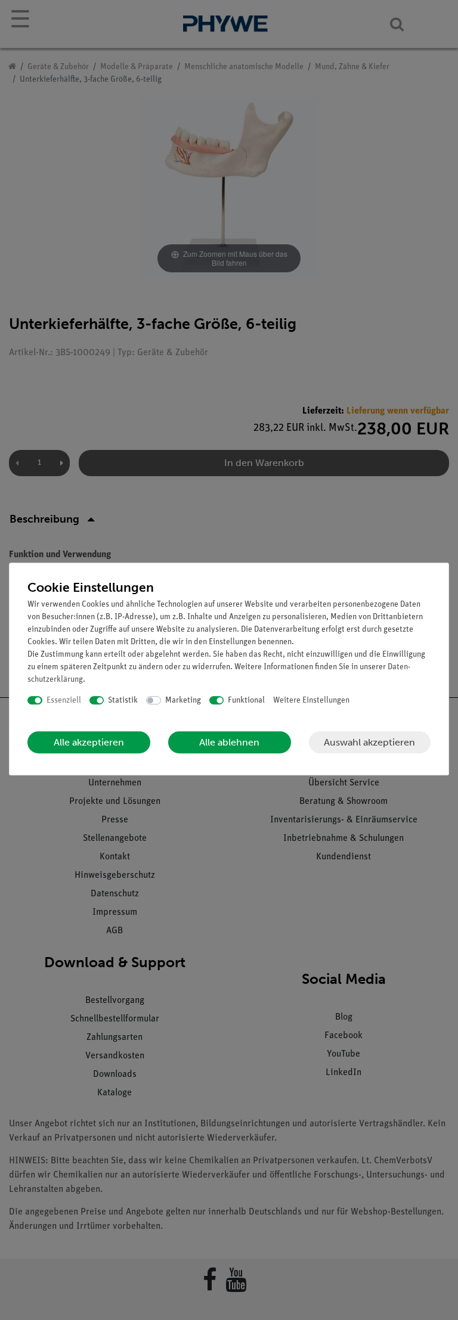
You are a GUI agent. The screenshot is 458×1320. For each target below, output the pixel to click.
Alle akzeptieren (89, 742)
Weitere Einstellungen (311, 700)
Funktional (246, 700)
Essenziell (64, 700)
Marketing (183, 700)
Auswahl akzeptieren (369, 742)
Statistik (123, 700)
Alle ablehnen (229, 742)
